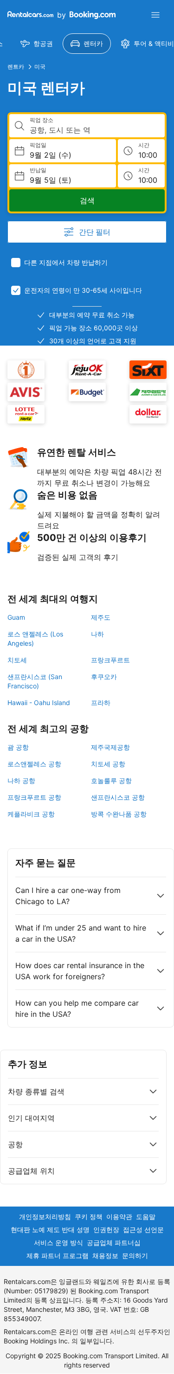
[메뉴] (155, 15)
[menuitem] (37, 43)
